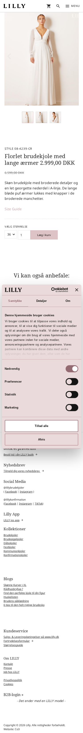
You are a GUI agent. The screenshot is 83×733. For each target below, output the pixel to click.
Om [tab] (68, 301)
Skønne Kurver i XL (15, 585)
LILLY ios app (11, 520)
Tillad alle (41, 426)
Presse (8, 668)
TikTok (38, 503)
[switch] (72, 381)
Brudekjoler (11, 535)
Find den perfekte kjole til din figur (24, 593)
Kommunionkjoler (14, 551)
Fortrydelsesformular (17, 641)
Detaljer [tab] (41, 301)
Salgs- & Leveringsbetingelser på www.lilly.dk (31, 637)
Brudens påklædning (16, 601)
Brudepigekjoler (13, 539)
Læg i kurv (44, 235)
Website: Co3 (12, 729)
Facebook (11, 491)
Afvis (41, 439)
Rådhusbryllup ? (13, 589)
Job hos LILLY (11, 672)
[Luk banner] (76, 289)
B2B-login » (13, 694)
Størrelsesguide (13, 645)
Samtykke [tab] (15, 301)
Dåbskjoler (10, 543)
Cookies (8, 684)
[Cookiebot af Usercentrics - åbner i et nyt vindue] (50, 289)
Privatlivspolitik (13, 680)
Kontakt (8, 664)
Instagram (26, 491)
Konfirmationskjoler (16, 555)
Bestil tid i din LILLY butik (19, 454)
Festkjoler (9, 547)
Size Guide (13, 208)
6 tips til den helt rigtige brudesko (24, 605)
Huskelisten (11, 597)
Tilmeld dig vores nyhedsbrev (22, 471)
